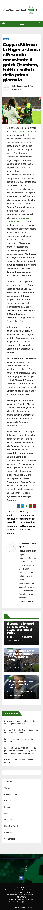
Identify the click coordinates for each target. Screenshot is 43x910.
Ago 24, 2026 (14, 664)
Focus (7, 807)
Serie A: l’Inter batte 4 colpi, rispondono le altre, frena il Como (20, 655)
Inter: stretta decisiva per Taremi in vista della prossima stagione (13, 522)
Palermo (8, 832)
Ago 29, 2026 (14, 637)
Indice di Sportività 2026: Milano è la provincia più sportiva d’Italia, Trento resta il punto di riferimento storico (20, 750)
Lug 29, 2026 (14, 691)
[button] (40, 23)
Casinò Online (10, 794)
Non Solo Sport (11, 826)
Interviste (8, 820)
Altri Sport (8, 782)
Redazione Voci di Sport (24, 86)
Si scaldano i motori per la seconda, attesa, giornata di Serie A (20, 628)
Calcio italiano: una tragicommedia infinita (20, 684)
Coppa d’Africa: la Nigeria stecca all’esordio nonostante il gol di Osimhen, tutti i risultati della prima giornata (21, 62)
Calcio (6, 39)
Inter (6, 813)
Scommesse (9, 839)
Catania (7, 801)
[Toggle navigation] (22, 23)
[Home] (3, 23)
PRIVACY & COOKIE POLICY (21, 907)
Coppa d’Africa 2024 (22, 131)
